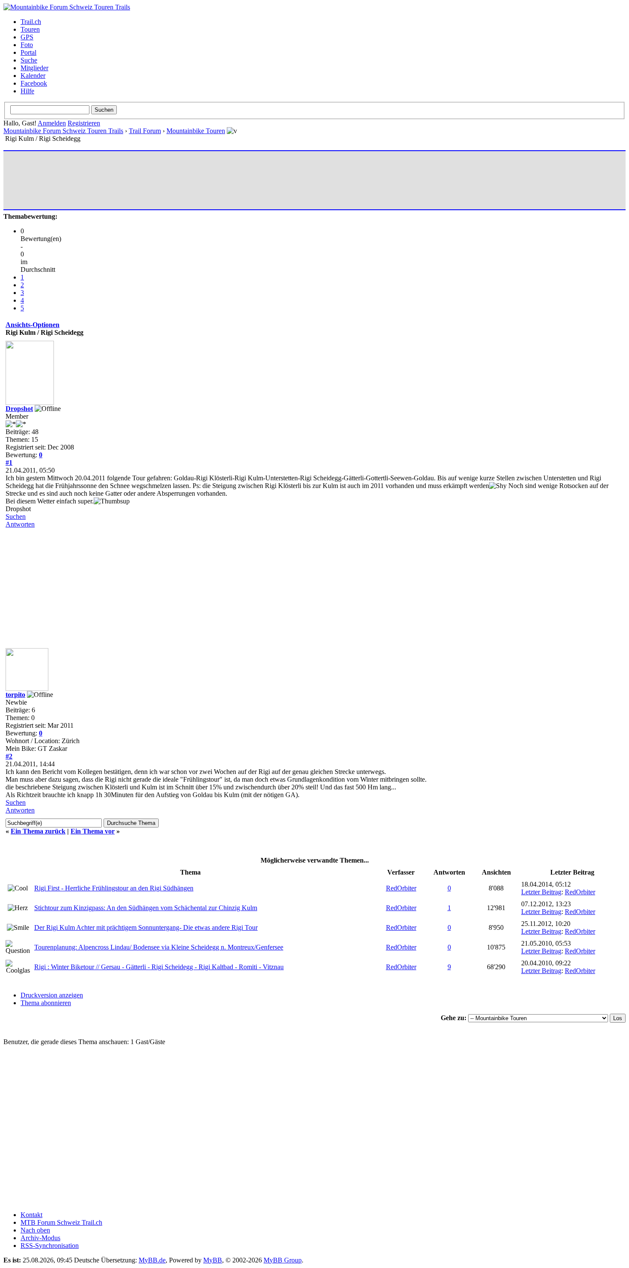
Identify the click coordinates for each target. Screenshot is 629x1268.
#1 (9, 462)
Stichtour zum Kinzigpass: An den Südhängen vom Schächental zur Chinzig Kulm (145, 907)
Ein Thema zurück (38, 831)
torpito (15, 694)
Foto (27, 44)
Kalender (33, 75)
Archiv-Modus (40, 1237)
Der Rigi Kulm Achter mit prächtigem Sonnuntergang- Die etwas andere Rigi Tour (146, 927)
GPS (27, 37)
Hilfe (27, 91)
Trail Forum (145, 130)
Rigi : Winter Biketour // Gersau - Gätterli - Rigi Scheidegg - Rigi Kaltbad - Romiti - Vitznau (159, 966)
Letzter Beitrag (541, 892)
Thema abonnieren (46, 1002)
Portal (28, 52)
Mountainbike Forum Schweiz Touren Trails (63, 130)
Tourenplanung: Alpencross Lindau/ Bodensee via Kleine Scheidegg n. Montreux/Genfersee (158, 947)
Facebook (34, 83)
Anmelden (52, 123)
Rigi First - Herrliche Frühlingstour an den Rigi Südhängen (113, 888)
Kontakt (31, 1214)
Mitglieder (34, 67)
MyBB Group (283, 1260)
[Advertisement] (161, 180)
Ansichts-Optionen (32, 324)
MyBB (212, 1260)
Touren (30, 29)
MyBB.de (152, 1260)
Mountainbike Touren (195, 130)
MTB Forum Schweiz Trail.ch (61, 1222)
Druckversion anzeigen (52, 995)
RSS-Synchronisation (50, 1245)
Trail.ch (31, 21)
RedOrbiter (401, 888)
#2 (9, 756)
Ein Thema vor (93, 831)
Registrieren (84, 123)
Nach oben (35, 1230)
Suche (29, 60)
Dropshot (19, 408)
